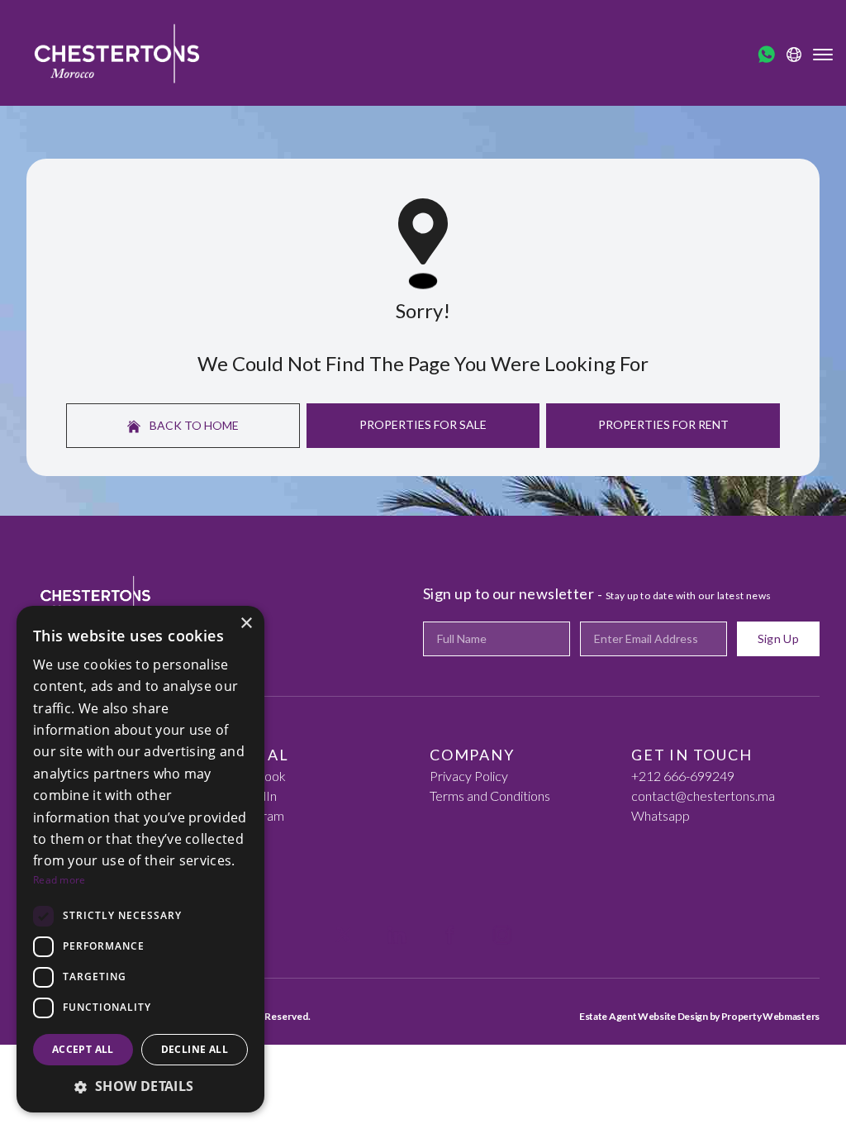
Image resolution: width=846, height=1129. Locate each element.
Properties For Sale (423, 424)
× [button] (246, 623)
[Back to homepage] (117, 53)
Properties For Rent (663, 424)
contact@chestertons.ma (703, 795)
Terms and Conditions (490, 795)
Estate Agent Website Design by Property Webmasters (699, 1016)
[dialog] (140, 859)
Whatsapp (660, 815)
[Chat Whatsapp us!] (766, 54)
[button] (140, 1086)
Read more (59, 880)
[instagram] (502, 934)
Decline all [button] (194, 1049)
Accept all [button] (83, 1049)
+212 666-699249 (682, 776)
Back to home (193, 425)
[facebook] (449, 934)
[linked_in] (396, 934)
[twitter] (344, 934)
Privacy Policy (469, 776)
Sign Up (778, 638)
